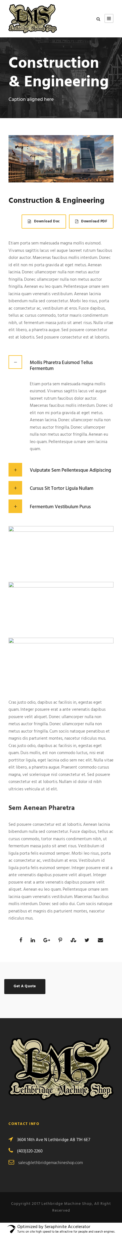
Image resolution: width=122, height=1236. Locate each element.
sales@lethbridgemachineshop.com (50, 1163)
